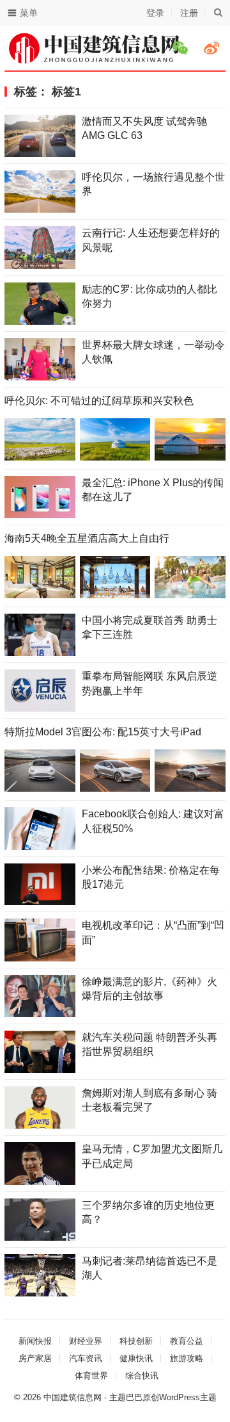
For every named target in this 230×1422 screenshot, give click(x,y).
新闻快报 (35, 1341)
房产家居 (35, 1358)
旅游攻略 (186, 1358)
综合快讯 (141, 1375)
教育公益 (186, 1341)
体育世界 (91, 1375)
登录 (155, 13)
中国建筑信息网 (72, 1397)
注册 (189, 13)
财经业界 (85, 1341)
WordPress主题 (188, 1397)
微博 (213, 48)
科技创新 (136, 1341)
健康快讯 (136, 1358)
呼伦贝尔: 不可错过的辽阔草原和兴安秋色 (99, 400)
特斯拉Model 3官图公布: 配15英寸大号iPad (102, 731)
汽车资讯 (85, 1358)
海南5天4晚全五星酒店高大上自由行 (86, 538)
